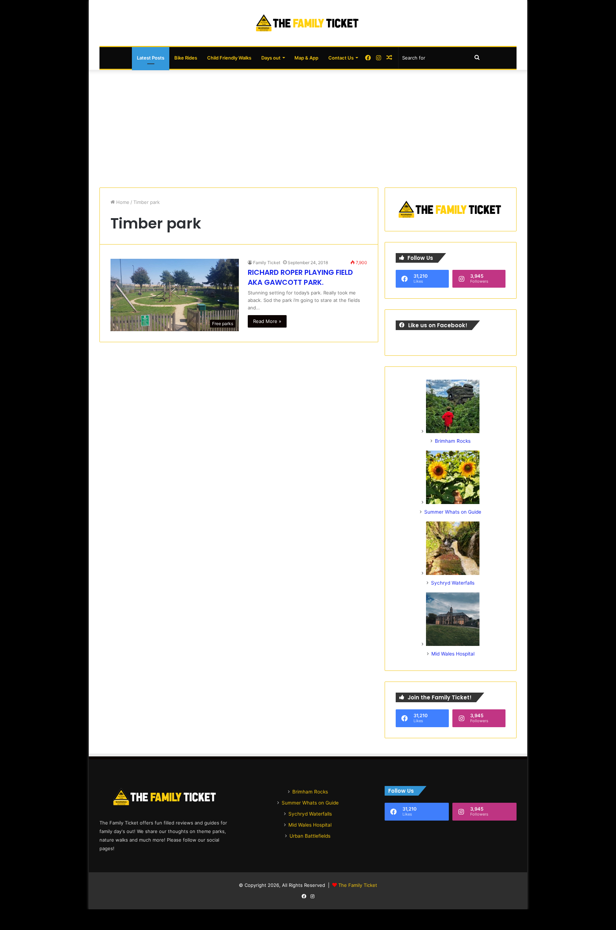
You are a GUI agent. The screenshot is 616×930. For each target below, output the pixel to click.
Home (122, 202)
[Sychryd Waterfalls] (452, 573)
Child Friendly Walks (229, 58)
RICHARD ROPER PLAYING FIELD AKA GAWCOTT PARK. (300, 277)
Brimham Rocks (453, 441)
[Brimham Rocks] (452, 431)
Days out (271, 58)
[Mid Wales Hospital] (452, 644)
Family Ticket (266, 262)
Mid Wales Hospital (452, 654)
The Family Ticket (357, 885)
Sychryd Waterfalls (452, 583)
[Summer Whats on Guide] (452, 502)
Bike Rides (185, 58)
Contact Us (341, 58)
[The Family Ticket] (308, 23)
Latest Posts (150, 58)
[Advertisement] (308, 127)
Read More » (267, 321)
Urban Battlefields (309, 836)
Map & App (306, 58)
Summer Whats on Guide (452, 512)
